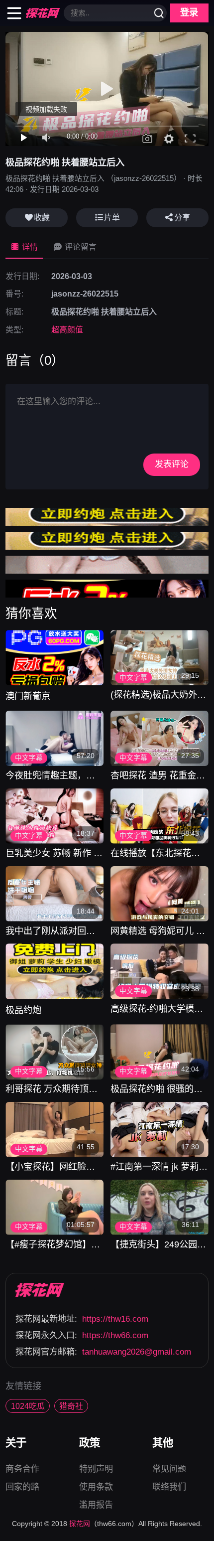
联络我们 (169, 1487)
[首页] (40, 1290)
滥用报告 (96, 1505)
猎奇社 (71, 1406)
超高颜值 (67, 329)
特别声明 (96, 1470)
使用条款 (96, 1488)
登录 (189, 12)
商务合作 (22, 1470)
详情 (29, 247)
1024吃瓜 (28, 1406)
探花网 (79, 1524)
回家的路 (22, 1487)
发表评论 (172, 464)
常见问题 (169, 1470)
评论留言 (80, 247)
